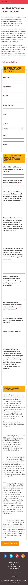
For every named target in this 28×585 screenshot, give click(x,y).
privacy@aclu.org (8, 507)
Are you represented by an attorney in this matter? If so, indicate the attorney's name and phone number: (12, 306)
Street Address (8, 105)
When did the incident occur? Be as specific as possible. (12, 181)
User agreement (9, 572)
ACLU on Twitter (11, 556)
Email (5, 96)
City (5, 114)
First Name (7, 77)
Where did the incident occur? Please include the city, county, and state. (13, 169)
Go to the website (14, 568)
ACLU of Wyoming (6, 2)
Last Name (7, 86)
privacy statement (12, 459)
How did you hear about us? (12, 331)
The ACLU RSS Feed (23, 556)
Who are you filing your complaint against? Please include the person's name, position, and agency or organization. (12, 281)
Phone (5, 144)
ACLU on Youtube (17, 556)
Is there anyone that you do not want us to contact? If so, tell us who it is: (13, 320)
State (5, 124)
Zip (4, 135)
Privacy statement (18, 572)
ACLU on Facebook (5, 556)
